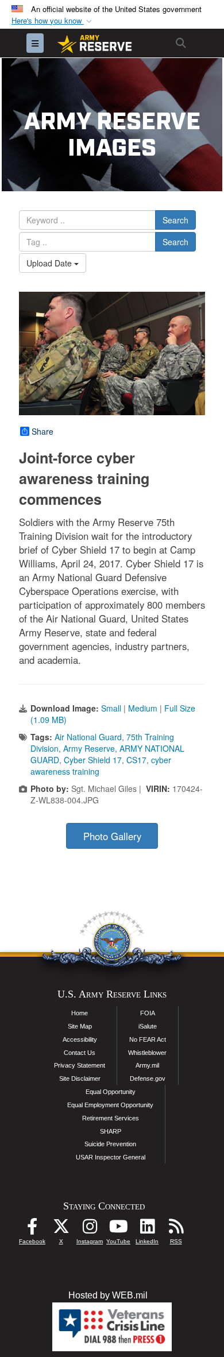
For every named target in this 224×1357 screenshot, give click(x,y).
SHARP (110, 1131)
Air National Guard (88, 737)
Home (79, 1013)
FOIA (147, 1013)
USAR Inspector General (110, 1157)
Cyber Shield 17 (93, 760)
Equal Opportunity (111, 1091)
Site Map (80, 1026)
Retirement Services (110, 1118)
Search (175, 220)
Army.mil (147, 1065)
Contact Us (79, 1052)
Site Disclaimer (80, 1078)
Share (42, 431)
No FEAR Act (147, 1039)
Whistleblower (147, 1052)
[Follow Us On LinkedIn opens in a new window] (147, 1229)
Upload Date (50, 263)
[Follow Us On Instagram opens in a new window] (89, 1229)
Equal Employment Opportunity (110, 1104)
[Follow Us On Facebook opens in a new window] (32, 1229)
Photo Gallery (112, 836)
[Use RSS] (175, 1229)
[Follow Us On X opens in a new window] (61, 1229)
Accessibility (80, 1039)
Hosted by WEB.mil (108, 1295)
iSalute (147, 1026)
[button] (52, 21)
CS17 (136, 760)
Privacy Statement (79, 1065)
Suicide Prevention (110, 1144)
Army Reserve (89, 748)
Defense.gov (147, 1078)
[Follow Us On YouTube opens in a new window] (118, 1229)
